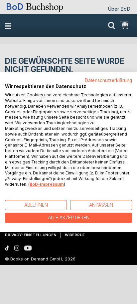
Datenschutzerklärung (108, 80)
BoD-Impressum (47, 184)
